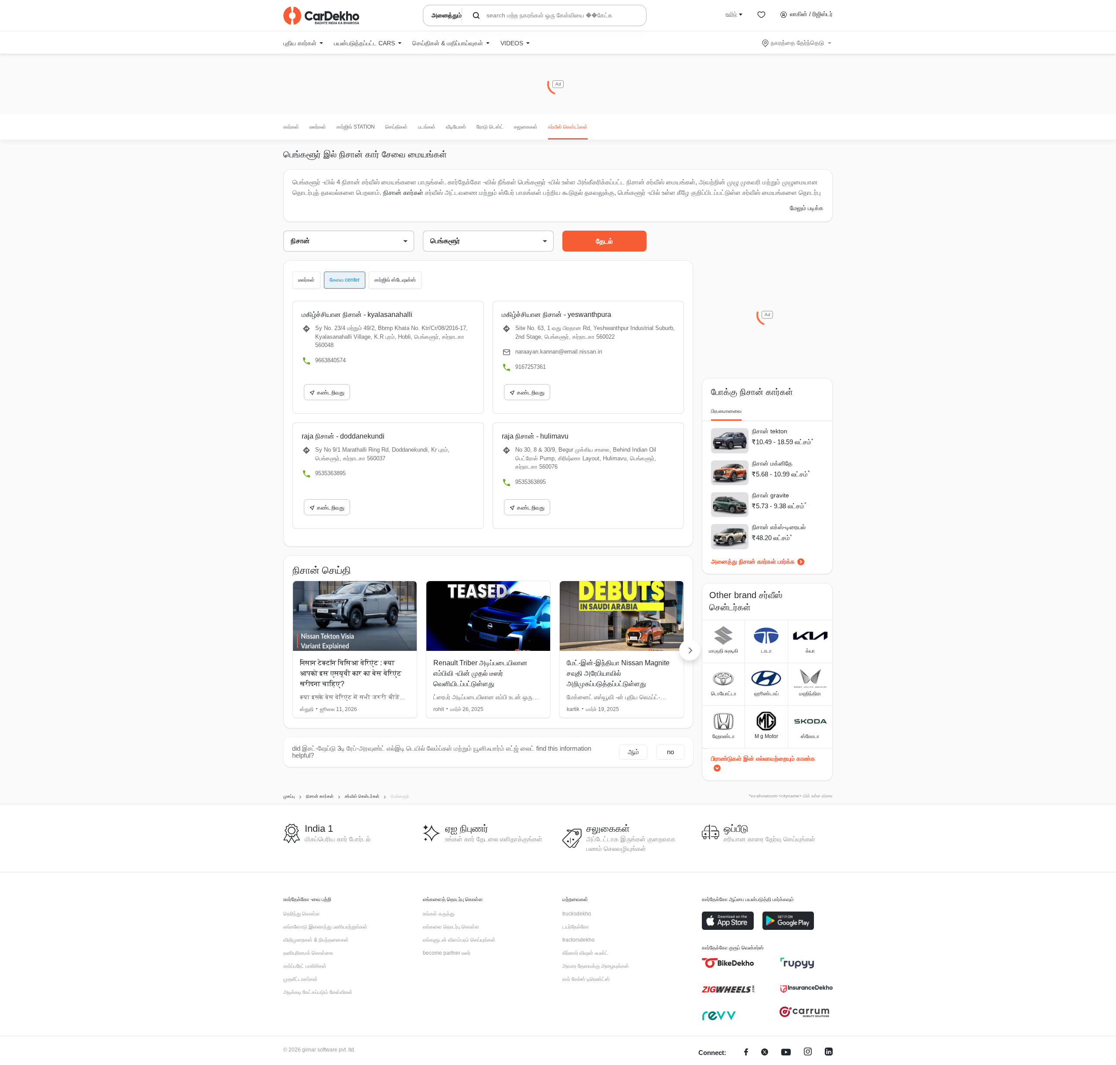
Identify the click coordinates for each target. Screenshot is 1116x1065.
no (670, 751)
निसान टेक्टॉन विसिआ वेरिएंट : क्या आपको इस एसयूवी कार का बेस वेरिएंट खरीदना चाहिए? (350, 673)
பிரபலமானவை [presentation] (726, 411)
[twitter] (764, 1053)
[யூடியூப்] (786, 1053)
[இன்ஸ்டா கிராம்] (808, 1053)
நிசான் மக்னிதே (772, 463)
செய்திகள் (396, 127)
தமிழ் (731, 14)
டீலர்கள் (318, 127)
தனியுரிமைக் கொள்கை (308, 953)
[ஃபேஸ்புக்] (746, 1053)
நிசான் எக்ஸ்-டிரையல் (779, 527)
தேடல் (604, 241)
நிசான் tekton (769, 431)
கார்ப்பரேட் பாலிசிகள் (305, 966)
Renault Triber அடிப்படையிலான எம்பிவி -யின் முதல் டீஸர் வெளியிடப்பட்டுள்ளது (480, 673)
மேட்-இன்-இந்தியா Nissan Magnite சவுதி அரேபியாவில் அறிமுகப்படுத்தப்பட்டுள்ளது (618, 673)
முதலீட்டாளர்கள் (300, 979)
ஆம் (633, 751)
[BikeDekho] (728, 963)
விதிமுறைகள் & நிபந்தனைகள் (316, 940)
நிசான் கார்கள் (403, 192)
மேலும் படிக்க (806, 207)
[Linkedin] (829, 1053)
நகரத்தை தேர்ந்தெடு (797, 42)
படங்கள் (427, 127)
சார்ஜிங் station (356, 127)
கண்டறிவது (330, 392)
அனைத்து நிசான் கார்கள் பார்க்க (753, 561)
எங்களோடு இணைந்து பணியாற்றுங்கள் (325, 927)
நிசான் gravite (770, 495)
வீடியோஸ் (456, 127)
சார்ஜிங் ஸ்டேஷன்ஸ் (395, 280)
